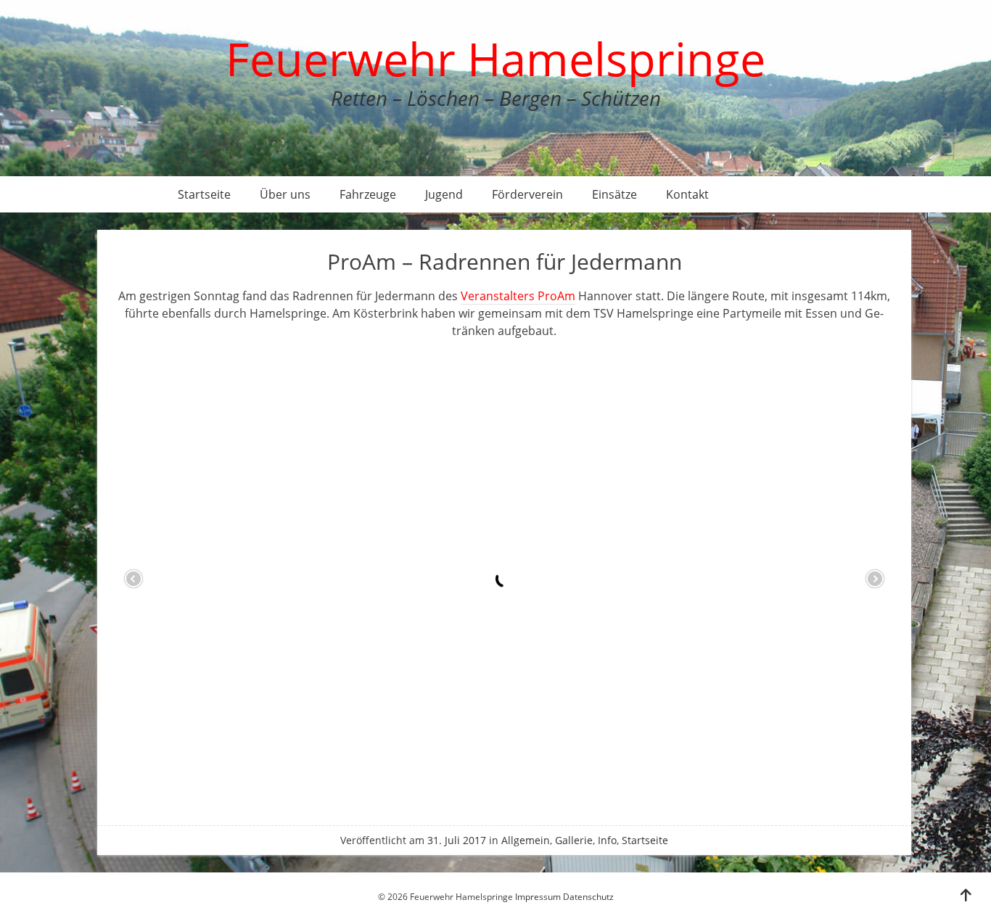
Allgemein (525, 840)
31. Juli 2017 (456, 840)
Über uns (285, 194)
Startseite (204, 194)
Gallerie (574, 840)
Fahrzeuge (368, 194)
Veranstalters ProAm (518, 296)
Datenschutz (588, 897)
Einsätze (614, 194)
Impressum (538, 897)
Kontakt (687, 194)
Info (607, 840)
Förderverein (527, 194)
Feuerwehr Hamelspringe (495, 58)
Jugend (444, 194)
